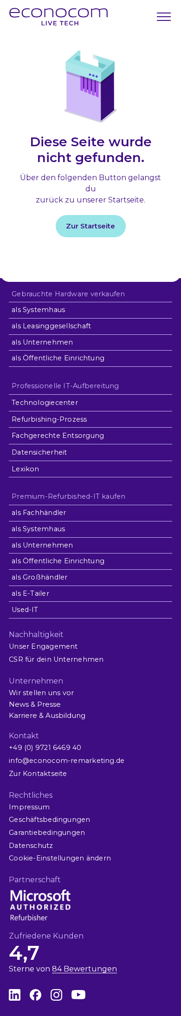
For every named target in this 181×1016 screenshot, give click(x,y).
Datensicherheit (39, 452)
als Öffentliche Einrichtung (58, 358)
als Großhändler (39, 577)
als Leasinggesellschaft (51, 326)
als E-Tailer (30, 593)
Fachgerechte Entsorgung (58, 435)
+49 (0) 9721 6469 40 (45, 747)
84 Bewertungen (84, 968)
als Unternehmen (42, 342)
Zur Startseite (90, 225)
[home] (58, 16)
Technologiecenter (45, 402)
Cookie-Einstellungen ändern (60, 858)
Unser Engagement (43, 646)
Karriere (23, 715)
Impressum (29, 807)
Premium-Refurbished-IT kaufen (68, 496)
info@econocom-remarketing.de (66, 760)
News (19, 704)
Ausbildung (65, 715)
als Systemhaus (38, 310)
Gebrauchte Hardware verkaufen (68, 294)
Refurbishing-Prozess (49, 419)
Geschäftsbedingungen (49, 819)
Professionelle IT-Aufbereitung (65, 386)
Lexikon (25, 469)
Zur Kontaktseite (38, 773)
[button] (163, 17)
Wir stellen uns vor (41, 693)
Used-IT (25, 610)
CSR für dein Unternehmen (56, 659)
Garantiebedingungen (47, 832)
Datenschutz (31, 845)
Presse (49, 704)
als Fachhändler (39, 512)
